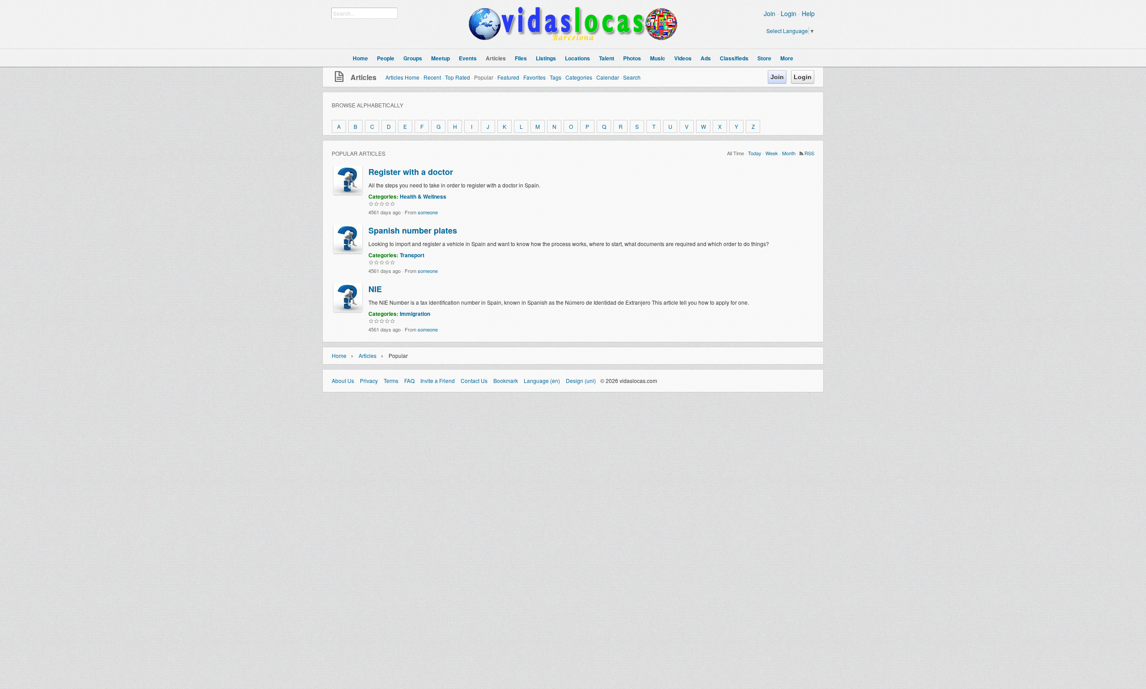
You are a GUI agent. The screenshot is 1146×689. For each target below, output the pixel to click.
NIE (375, 289)
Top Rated (457, 77)
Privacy (369, 380)
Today (754, 153)
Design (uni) (581, 380)
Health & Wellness (423, 196)
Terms (391, 380)
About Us (343, 380)
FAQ (409, 380)
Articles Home (402, 77)
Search (632, 77)
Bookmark (505, 380)
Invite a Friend (437, 380)
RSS (809, 153)
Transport (412, 255)
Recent (432, 77)
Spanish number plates (412, 230)
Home (339, 355)
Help (808, 13)
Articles (363, 77)
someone (428, 212)
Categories (578, 77)
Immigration (415, 314)
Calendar (607, 77)
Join (769, 13)
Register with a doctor (410, 172)
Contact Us (474, 380)
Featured (508, 77)
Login (788, 13)
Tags (555, 77)
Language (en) (542, 380)
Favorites (534, 77)
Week (771, 153)
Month (788, 153)
